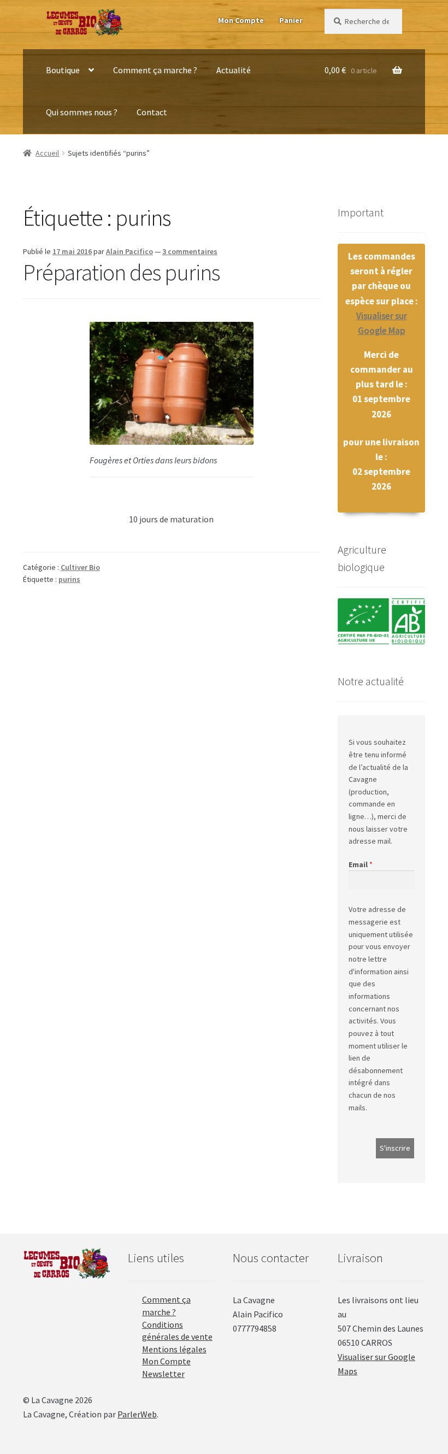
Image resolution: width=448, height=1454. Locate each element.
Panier (291, 20)
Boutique (63, 69)
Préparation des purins (121, 272)
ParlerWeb (137, 1414)
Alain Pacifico (129, 251)
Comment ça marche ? (155, 69)
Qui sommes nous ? (81, 112)
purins (69, 579)
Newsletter (163, 1373)
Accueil (47, 153)
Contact (152, 112)
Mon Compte (241, 20)
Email (358, 864)
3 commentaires (189, 251)
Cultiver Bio (80, 567)
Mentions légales (174, 1349)
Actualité (233, 69)
